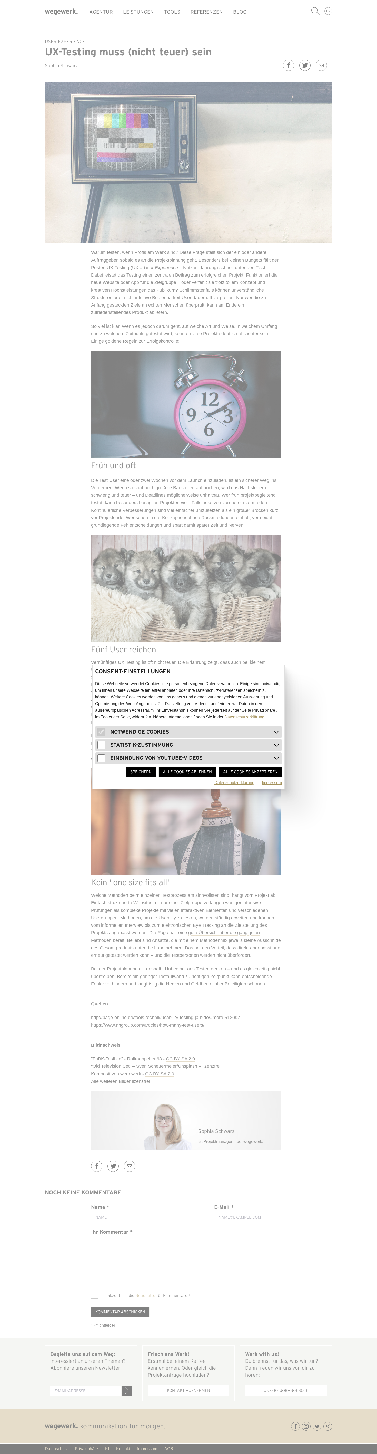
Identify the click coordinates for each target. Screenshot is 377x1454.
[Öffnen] (276, 732)
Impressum (272, 782)
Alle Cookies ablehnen (187, 771)
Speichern (141, 771)
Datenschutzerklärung (244, 717)
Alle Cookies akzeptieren (250, 771)
